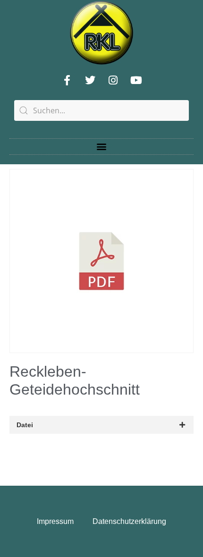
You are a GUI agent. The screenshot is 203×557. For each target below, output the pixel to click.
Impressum (55, 521)
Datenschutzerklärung (129, 521)
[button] (102, 146)
